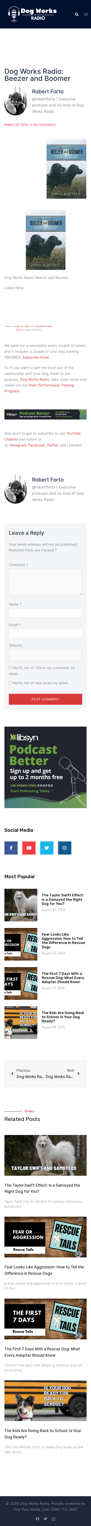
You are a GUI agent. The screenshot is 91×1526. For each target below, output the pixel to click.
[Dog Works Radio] (32, 14)
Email (15, 625)
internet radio (22, 326)
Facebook (36, 445)
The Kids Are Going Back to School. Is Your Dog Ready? (63, 1017)
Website (15, 645)
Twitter (53, 445)
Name (15, 604)
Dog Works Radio (34, 379)
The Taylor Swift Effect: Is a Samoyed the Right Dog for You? (63, 899)
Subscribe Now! (36, 357)
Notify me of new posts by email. (40, 683)
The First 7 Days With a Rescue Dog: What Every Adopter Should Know (63, 978)
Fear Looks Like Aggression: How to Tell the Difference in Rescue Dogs (63, 940)
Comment (18, 565)
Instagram (18, 445)
